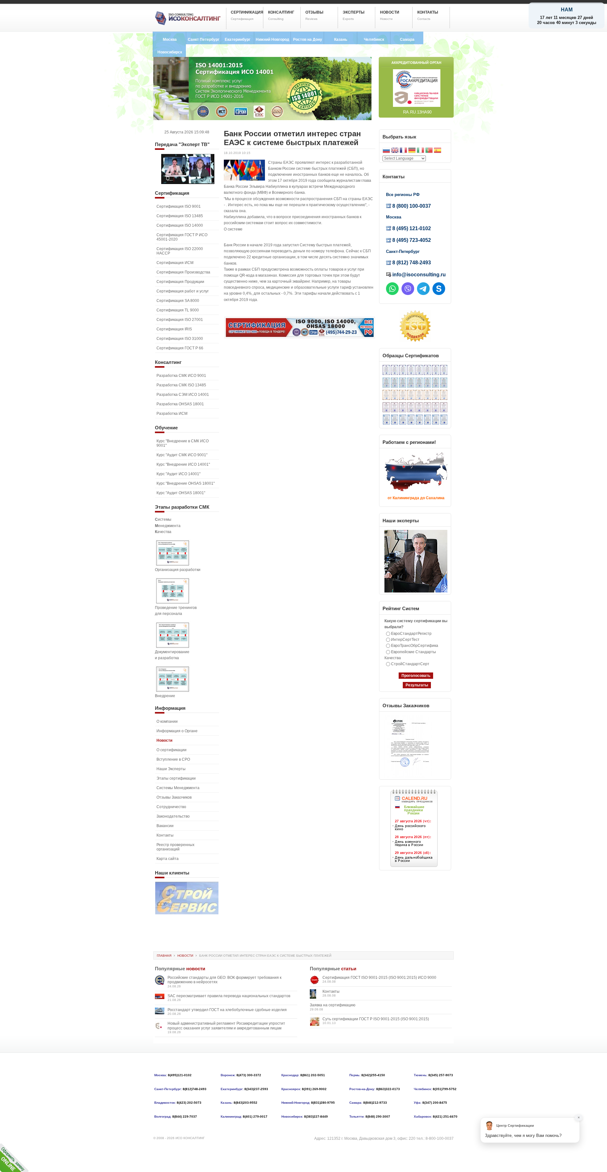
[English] (395, 151)
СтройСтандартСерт (410, 664)
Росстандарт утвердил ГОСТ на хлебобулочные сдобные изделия (227, 1010)
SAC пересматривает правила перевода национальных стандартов (229, 996)
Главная (164, 955)
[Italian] (420, 151)
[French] (403, 151)
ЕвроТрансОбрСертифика (414, 645)
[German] (412, 151)
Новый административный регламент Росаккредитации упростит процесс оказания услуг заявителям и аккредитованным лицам (226, 1025)
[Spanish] (437, 151)
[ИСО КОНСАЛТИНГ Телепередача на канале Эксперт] (187, 183)
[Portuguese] (429, 151)
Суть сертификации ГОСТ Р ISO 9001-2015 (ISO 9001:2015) (375, 1019)
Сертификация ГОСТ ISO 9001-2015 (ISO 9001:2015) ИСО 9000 (379, 977)
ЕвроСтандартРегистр (411, 633)
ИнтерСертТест (405, 639)
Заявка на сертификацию (332, 1005)
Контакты (331, 991)
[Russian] (386, 151)
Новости (185, 955)
